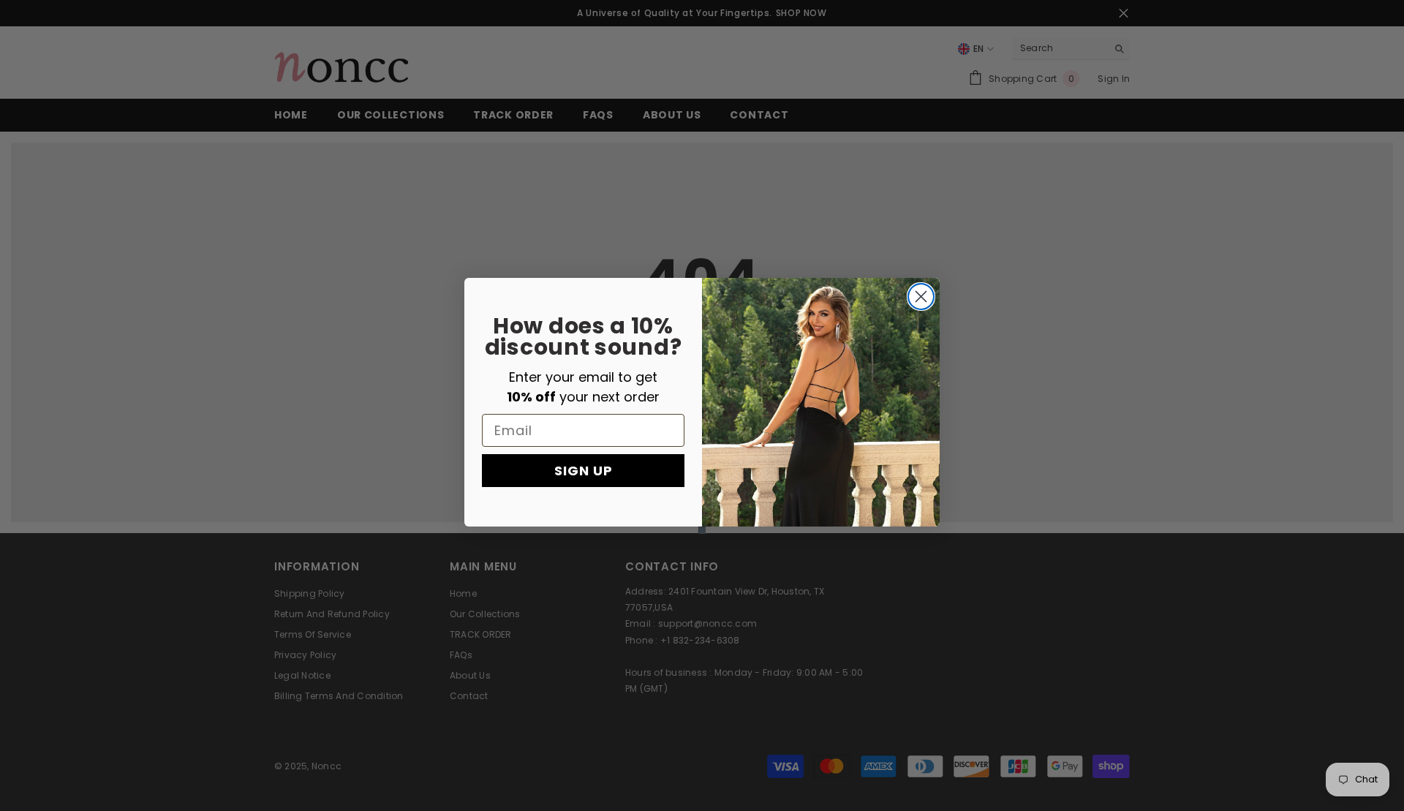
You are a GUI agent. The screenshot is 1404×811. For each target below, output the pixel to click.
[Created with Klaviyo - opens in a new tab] (702, 530)
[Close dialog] (921, 296)
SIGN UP (583, 470)
